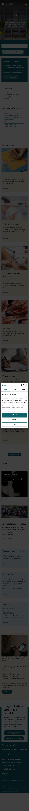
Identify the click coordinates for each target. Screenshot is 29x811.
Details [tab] (14, 389)
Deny (14, 424)
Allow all (14, 414)
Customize (13, 419)
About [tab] (23, 389)
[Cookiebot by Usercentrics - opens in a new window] (20, 385)
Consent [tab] (5, 389)
